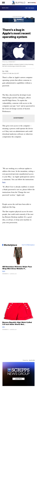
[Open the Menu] (3, 2)
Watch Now (31, 2)
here (3, 182)
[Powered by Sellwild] (32, 360)
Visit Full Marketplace (28, 245)
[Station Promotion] (18, 20)
